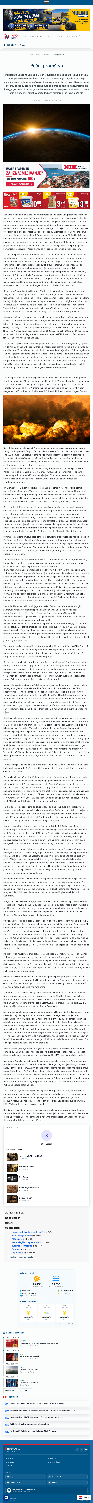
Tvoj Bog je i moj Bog (22, 1245)
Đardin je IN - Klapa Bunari (29, 1382)
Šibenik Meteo (63, 1324)
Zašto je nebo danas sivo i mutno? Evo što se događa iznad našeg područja (37, 1403)
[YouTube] (86, 1449)
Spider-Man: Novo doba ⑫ (29, 1356)
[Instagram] (81, 1449)
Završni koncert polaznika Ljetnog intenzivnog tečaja (39, 1343)
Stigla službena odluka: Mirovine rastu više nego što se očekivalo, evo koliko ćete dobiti (42, 1410)
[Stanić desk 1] (48, 200)
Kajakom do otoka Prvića (29, 1369)
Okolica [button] (49, 36)
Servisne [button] (59, 36)
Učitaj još (9, 1391)
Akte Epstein (18, 1238)
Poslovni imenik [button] (71, 36)
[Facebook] (4, 45)
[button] (80, 36)
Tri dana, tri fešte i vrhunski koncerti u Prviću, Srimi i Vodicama (33, 1431)
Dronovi (15, 1249)
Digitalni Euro (18, 1252)
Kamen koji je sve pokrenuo (25, 1242)
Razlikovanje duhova (22, 1235)
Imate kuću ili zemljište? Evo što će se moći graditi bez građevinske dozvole (38, 1417)
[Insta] (8, 45)
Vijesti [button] (24, 36)
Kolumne (57, 100)
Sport (32, 36)
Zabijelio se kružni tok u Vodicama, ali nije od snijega (29, 1424)
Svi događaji (24, 1391)
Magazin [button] (40, 36)
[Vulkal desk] (46, 20)
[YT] (12, 45)
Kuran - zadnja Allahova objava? (27, 1232)
